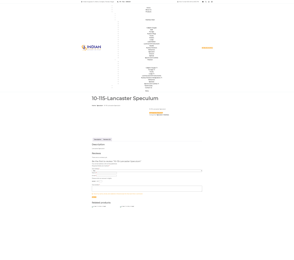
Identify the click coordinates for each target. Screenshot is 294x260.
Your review (96, 184)
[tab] (98, 139)
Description (97, 139)
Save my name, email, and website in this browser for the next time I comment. (118, 194)
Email (94, 175)
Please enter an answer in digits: (102, 178)
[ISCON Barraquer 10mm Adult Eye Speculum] (133, 206)
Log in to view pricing (156, 113)
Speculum (100, 105)
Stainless (166, 115)
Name (94, 173)
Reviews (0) (107, 139)
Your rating (95, 168)
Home (94, 105)
